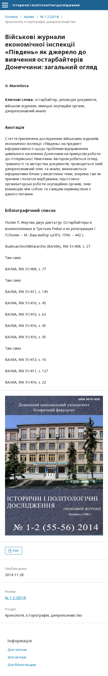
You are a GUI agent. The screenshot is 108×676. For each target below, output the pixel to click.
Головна (11, 16)
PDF (15, 550)
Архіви (29, 16)
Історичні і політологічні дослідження (46, 5)
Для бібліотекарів (22, 664)
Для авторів (17, 657)
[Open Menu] (5, 5)
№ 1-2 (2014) (49, 16)
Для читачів (17, 649)
